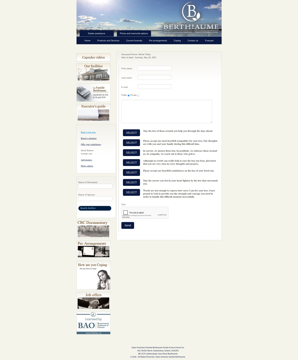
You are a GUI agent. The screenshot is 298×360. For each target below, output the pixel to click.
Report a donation (89, 138)
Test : (124, 204)
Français (209, 40)
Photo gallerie (87, 165)
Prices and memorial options (134, 33)
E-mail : (125, 87)
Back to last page (88, 132)
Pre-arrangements (158, 40)
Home (88, 40)
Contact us (193, 40)
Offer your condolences (91, 144)
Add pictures (86, 159)
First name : (127, 68)
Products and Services (108, 40)
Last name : (127, 78)
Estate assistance (96, 33)
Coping (177, 40)
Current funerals (134, 40)
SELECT (131, 132)
